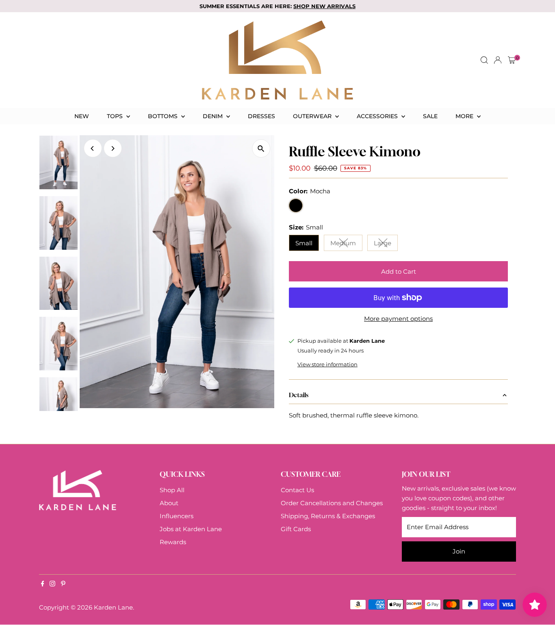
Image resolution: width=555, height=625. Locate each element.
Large (386, 244)
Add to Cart (398, 271)
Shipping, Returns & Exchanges (328, 516)
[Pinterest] (63, 584)
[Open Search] (484, 60)
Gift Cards (296, 529)
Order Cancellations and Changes (332, 503)
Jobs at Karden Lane (191, 529)
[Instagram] (52, 584)
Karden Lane (113, 607)
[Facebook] (42, 584)
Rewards (173, 542)
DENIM (213, 116)
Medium (346, 244)
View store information (327, 364)
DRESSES (261, 116)
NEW (81, 116)
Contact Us (297, 490)
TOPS (115, 116)
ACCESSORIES (378, 116)
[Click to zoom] (261, 148)
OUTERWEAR (313, 116)
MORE (465, 116)
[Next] (113, 148)
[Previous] (93, 148)
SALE (430, 116)
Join (459, 551)
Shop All (172, 490)
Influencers (176, 516)
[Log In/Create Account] (497, 60)
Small (303, 243)
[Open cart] (511, 60)
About (169, 503)
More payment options (398, 318)
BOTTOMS (163, 116)
